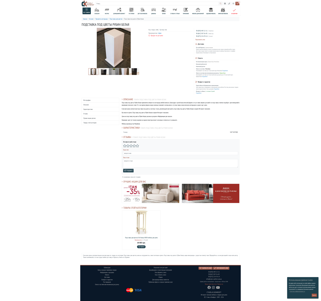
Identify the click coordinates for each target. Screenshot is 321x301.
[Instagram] (213, 287)
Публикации (107, 267)
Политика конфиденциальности (297, 291)
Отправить (129, 170)
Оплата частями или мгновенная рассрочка (107, 284)
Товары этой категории (89, 123)
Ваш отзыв (126, 157)
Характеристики (88, 109)
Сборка (160, 277)
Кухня (164, 13)
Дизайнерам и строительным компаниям (160, 270)
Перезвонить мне (200, 39)
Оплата (107, 275)
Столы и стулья (175, 13)
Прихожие (186, 13)
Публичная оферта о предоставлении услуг (160, 282)
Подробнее (225, 70)
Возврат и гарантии (107, 280)
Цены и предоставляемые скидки (107, 270)
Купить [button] (142, 247)
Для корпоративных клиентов (160, 280)
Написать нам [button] (206, 268)
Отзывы (85, 114)
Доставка (107, 277)
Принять (314, 295)
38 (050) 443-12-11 (201, 31)
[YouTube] (218, 287)
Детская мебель (142, 13)
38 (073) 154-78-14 (201, 36)
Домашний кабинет (119, 13)
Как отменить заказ (160, 275)
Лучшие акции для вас (89, 118)
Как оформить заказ (160, 272)
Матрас (107, 13)
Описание (86, 105)
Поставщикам (107, 282)
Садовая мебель (211, 13)
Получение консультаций (160, 267)
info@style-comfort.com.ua (214, 279)
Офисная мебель (223, 13)
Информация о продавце (107, 272)
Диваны (153, 13)
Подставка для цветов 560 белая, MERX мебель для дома (141, 238)
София (159, 33)
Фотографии (86, 100)
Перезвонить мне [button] (222, 268)
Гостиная (131, 13)
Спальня (96, 13)
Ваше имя (126, 150)
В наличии (234, 13)
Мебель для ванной (198, 13)
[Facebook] (209, 287)
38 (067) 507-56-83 (201, 33)
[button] (229, 3)
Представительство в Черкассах (214, 284)
